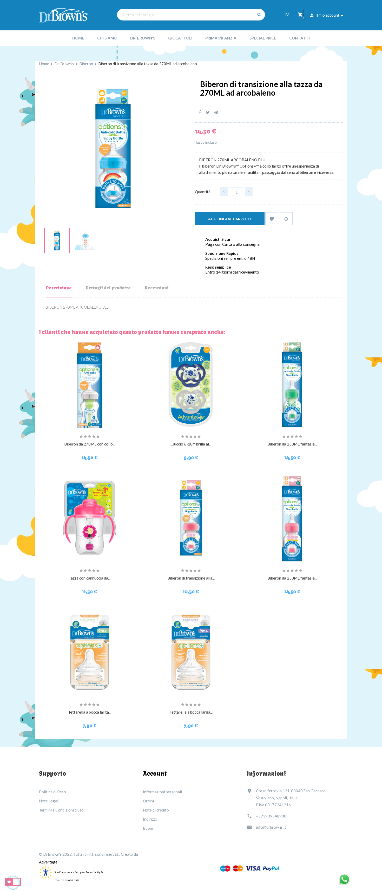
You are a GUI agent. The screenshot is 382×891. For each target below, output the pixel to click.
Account (155, 773)
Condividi (200, 112)
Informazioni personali (162, 791)
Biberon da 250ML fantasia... (292, 444)
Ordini (148, 801)
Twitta (208, 112)
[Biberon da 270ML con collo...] (89, 384)
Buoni (148, 828)
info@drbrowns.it (271, 827)
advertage (74, 880)
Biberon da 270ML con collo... (89, 444)
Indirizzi (150, 819)
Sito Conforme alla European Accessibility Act (79, 872)
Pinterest (216, 112)
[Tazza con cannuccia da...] (89, 518)
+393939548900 (271, 816)
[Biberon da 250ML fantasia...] (292, 384)
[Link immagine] (57, 239)
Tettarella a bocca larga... (89, 712)
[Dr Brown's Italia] (63, 14)
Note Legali (49, 801)
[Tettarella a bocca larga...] (89, 652)
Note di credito (156, 810)
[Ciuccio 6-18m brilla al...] (191, 384)
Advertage (48, 862)
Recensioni (156, 287)
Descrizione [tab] (59, 287)
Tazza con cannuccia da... (89, 578)
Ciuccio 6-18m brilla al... (190, 444)
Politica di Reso (52, 791)
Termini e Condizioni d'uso (61, 810)
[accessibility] (45, 871)
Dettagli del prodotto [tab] (108, 287)
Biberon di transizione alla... (191, 578)
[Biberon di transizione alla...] (191, 518)
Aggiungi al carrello (229, 219)
